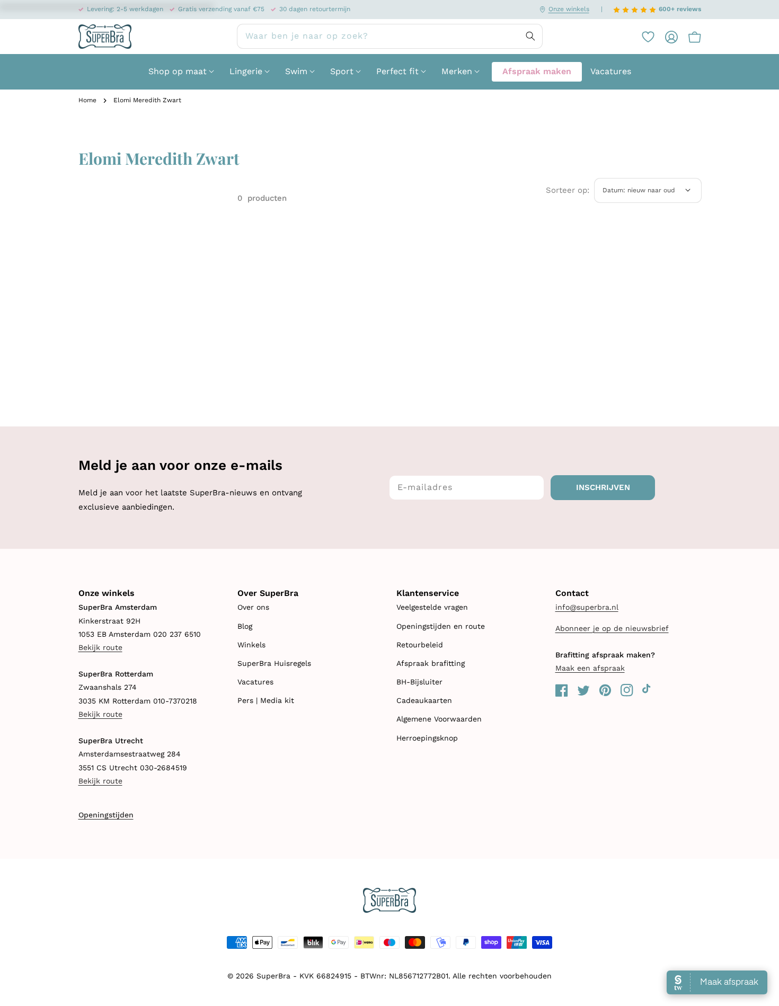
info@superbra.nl (586, 607)
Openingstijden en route (440, 626)
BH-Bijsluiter (419, 682)
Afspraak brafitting (430, 663)
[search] (389, 36)
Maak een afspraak (590, 668)
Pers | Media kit (265, 700)
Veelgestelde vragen (432, 607)
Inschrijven (603, 487)
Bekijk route (100, 647)
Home (87, 100)
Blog (244, 626)
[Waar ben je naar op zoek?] (530, 36)
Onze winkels (568, 9)
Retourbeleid (419, 644)
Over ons (253, 607)
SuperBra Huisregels (274, 663)
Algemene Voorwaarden (439, 719)
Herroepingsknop (427, 738)
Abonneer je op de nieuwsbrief (612, 628)
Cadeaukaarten (424, 700)
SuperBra (273, 976)
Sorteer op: (567, 190)
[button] (689, 36)
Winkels (251, 644)
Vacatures (255, 682)
